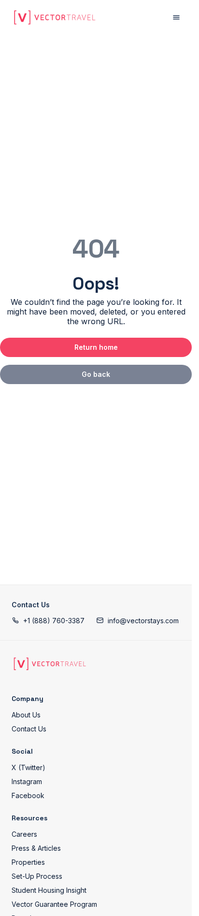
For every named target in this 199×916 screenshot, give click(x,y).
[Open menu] (176, 17)
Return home (96, 347)
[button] (48, 620)
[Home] (50, 664)
